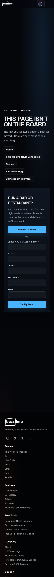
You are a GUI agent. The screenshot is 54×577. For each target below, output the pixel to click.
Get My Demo (27, 304)
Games (10, 164)
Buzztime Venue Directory (17, 507)
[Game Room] (41, 3)
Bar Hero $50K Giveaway (17, 564)
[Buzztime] (7, 4)
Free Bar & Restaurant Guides (19, 533)
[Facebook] (15, 438)
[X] (22, 438)
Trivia (7, 456)
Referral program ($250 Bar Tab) (21, 559)
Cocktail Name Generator (17, 529)
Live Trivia (10, 460)
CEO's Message (12, 551)
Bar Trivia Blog (14, 171)
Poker (8, 464)
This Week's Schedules (16, 451)
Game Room (11, 490)
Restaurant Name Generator (18, 521)
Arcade (8, 477)
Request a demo (27, 229)
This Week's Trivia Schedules (23, 156)
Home (9, 149)
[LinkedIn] (29, 438)
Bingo (7, 468)
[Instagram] (7, 438)
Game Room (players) (19, 178)
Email (12, 289)
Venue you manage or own (23, 242)
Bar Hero (9, 503)
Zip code (13, 277)
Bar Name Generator (15, 525)
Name (11, 254)
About (8, 547)
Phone (12, 266)
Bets (7, 473)
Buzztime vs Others (14, 555)
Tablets (8, 499)
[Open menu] (49, 4)
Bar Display (10, 495)
